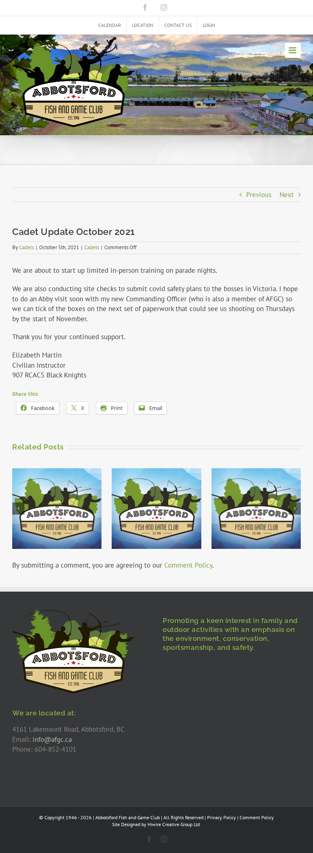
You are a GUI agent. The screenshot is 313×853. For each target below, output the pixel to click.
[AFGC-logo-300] (73, 612)
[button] (18, 508)
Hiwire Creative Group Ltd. (174, 824)
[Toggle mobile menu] (293, 50)
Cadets (26, 247)
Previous (258, 194)
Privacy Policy (221, 817)
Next (287, 194)
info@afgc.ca (52, 739)
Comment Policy (188, 565)
